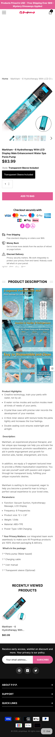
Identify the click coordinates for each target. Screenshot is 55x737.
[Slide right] (51, 138)
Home (5, 78)
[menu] (4, 12)
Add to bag (27, 196)
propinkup (23, 731)
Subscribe (43, 659)
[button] (50, 12)
